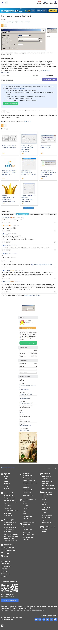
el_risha (6, 226)
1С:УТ (44, 505)
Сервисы (26, 508)
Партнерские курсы (48, 488)
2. (2, 226)
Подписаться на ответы (8, 214)
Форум (6, 553)
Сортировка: (38, 214)
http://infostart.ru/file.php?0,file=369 (41, 264)
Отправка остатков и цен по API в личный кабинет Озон (9, 172)
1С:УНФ (44, 502)
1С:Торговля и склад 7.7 (25, 403)
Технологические (28, 537)
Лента (6, 481)
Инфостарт (27, 121)
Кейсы (25, 513)
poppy (6, 234)
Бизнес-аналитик (24, 389)
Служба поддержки (10, 581)
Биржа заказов (9, 550)
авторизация (36, 295)
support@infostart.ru (8, 596)
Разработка (7, 505)
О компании (5, 561)
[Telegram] (36, 619)
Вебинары (26, 518)
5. (2, 253)
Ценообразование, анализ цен (27, 385)
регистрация (28, 295)
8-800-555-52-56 (7, 594)
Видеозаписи (9, 548)
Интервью (7, 483)
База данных (8, 508)
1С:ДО (44, 512)
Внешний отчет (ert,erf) (25, 394)
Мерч (6, 556)
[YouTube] (51, 619)
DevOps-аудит (8, 524)
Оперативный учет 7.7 (25, 398)
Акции (25, 503)
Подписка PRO (8, 495)
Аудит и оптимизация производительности (11, 535)
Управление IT (27, 490)
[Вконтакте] (39, 619)
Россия (21, 412)
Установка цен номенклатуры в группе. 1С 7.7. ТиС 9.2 (28, 172)
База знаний (8, 493)
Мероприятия (9, 545)
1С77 (43, 520)
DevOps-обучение (10, 522)
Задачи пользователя (11, 503)
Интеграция (7, 513)
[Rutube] (55, 619)
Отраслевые (27, 532)
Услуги (25, 511)
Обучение (46, 474)
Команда (26, 487)
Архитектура (27, 492)
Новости (6, 476)
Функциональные (9, 498)
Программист (46, 476)
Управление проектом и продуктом (30, 484)
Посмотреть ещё (28, 207)
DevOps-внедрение (10, 527)
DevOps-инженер (48, 485)
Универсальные (47, 515)
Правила (4, 569)
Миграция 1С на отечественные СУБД (11, 539)
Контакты (4, 576)
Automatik (7, 270)
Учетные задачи (9, 500)
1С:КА (44, 500)
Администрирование (10, 510)
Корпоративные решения (29, 524)
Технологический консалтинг (9, 531)
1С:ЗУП (44, 510)
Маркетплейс (47, 492)
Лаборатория (9, 520)
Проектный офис (48, 527)
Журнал (7, 474)
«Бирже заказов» (19, 88)
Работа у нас (5, 574)
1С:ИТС (25, 506)
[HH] (43, 619)
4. (2, 245)
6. (2, 270)
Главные (6, 478)
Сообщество (8, 515)
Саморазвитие (28, 495)
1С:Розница (46, 507)
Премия (6, 489)
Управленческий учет (25, 425)
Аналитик (45, 478)
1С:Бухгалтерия (47, 494)
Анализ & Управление (27, 474)
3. (2, 234)
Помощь (4, 571)
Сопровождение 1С (29, 500)
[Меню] (2, 2)
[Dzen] (47, 619)
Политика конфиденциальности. (33, 610)
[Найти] (55, 468)
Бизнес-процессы (29, 480)
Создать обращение (10, 600)
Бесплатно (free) (24, 430)
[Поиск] (6, 2)
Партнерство (27, 516)
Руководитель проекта (47, 482)
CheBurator (7, 217)
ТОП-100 (6, 486)
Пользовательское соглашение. (11, 610)
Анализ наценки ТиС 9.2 (16, 16)
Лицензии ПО (27, 529)
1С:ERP (44, 497)
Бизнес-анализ (28, 478)
